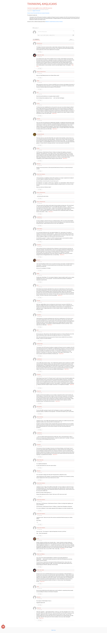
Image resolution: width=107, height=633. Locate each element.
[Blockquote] (47, 35)
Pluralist (38, 300)
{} (52, 35)
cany (38, 538)
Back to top (54, 630)
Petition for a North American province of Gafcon (54, 21)
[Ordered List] (44, 35)
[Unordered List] (46, 35)
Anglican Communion (36, 10)
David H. (38, 260)
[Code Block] (49, 35)
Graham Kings (40, 343)
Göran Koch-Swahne (41, 174)
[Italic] (40, 35)
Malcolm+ (39, 163)
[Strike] (43, 35)
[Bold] (38, 35)
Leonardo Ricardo (40, 134)
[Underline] (41, 35)
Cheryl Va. (39, 391)
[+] (53, 35)
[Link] (51, 35)
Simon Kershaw (40, 416)
